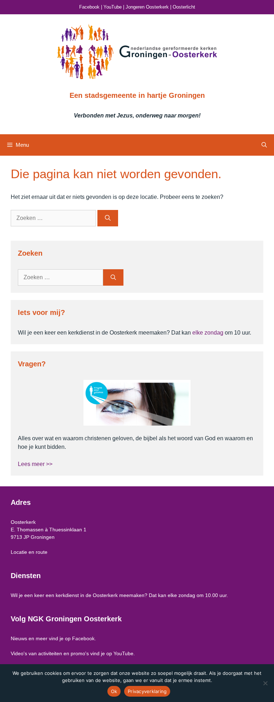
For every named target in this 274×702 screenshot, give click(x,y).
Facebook (89, 7)
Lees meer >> (35, 464)
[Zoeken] (107, 218)
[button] (264, 145)
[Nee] (265, 683)
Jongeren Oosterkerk (147, 7)
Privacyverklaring (147, 691)
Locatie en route (29, 552)
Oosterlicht (184, 7)
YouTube (112, 7)
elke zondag (207, 333)
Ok (114, 691)
